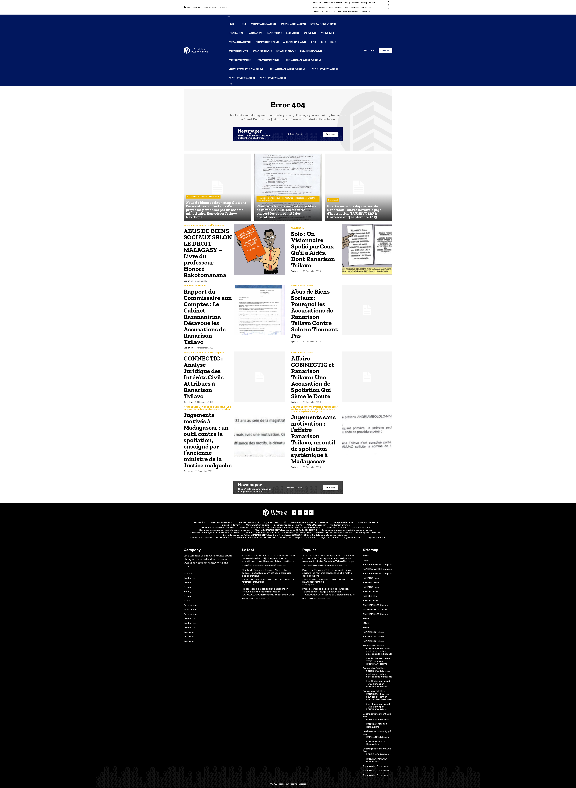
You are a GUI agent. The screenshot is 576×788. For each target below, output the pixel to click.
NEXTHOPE (297, 228)
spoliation (188, 281)
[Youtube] (388, 13)
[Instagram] (388, 5)
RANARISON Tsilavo (195, 286)
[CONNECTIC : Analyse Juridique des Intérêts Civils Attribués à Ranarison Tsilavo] (259, 376)
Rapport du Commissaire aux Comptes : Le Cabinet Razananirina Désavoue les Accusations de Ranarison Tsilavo (208, 317)
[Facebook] (388, 2)
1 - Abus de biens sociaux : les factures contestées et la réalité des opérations (286, 199)
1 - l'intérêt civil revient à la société (203, 196)
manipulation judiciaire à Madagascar (204, 225)
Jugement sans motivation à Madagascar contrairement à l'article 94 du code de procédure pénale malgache (314, 409)
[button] (231, 84)
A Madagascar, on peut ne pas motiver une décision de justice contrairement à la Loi (207, 408)
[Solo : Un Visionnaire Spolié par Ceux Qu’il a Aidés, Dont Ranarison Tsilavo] (367, 249)
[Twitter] (388, 9)
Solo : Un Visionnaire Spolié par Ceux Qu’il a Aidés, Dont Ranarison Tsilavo (313, 249)
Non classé (333, 200)
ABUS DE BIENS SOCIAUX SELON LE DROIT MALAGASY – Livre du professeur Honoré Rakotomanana (208, 253)
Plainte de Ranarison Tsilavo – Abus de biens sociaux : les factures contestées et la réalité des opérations (266, 572)
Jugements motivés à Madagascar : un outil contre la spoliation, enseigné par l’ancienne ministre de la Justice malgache (208, 440)
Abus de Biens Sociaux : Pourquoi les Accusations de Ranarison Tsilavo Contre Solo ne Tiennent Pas (314, 313)
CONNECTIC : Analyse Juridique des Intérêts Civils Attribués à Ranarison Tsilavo (204, 377)
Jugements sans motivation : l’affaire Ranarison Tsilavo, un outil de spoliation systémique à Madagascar (313, 439)
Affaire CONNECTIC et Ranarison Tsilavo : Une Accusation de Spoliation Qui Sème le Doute (312, 377)
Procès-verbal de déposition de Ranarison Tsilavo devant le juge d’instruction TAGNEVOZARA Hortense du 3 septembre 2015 (268, 591)
